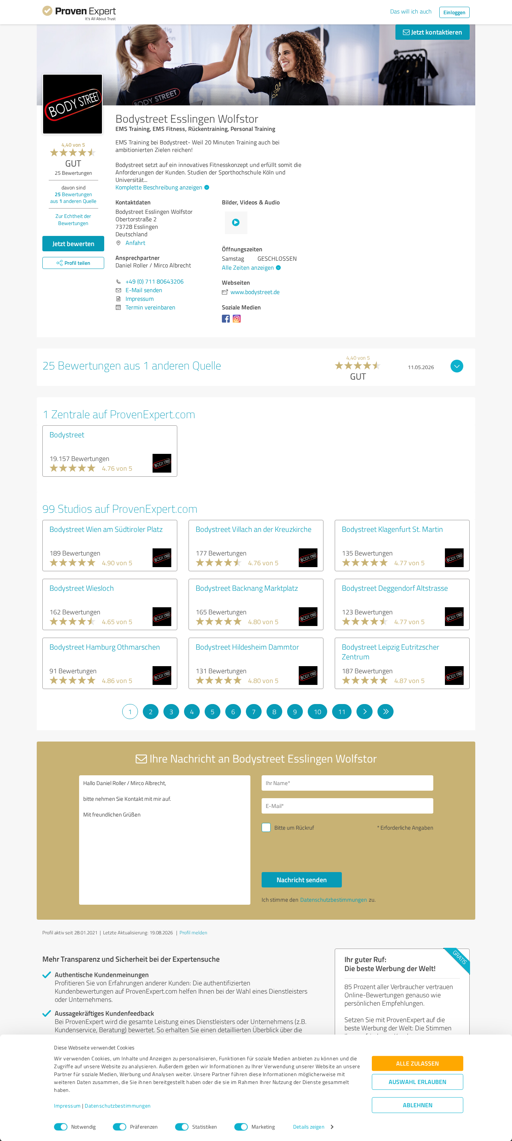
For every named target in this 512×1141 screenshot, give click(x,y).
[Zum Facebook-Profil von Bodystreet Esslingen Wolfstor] (227, 322)
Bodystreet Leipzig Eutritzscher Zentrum (390, 651)
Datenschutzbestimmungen (118, 1105)
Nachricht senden (302, 879)
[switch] (119, 1126)
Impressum (67, 1105)
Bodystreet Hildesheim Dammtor (247, 646)
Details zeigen (308, 1126)
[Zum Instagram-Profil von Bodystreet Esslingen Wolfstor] (238, 322)
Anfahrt (135, 243)
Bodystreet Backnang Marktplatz (247, 588)
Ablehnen (418, 1105)
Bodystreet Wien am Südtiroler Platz (106, 529)
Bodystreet (66, 434)
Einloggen (454, 12)
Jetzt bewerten (73, 243)
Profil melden (193, 932)
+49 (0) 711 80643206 (155, 281)
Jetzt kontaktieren (436, 32)
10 (317, 711)
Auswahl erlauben (417, 1082)
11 (342, 711)
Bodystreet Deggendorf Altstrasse (395, 588)
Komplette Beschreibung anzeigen (158, 187)
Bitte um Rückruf (294, 828)
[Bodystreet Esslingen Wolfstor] (72, 104)
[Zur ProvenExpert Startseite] (79, 14)
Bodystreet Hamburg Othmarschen (104, 646)
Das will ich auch (411, 11)
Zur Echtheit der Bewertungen (73, 219)
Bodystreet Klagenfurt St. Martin (392, 529)
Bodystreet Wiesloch (81, 588)
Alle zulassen (417, 1063)
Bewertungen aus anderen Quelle (73, 197)
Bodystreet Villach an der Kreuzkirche (253, 529)
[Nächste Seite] (364, 711)
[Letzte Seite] (385, 711)
